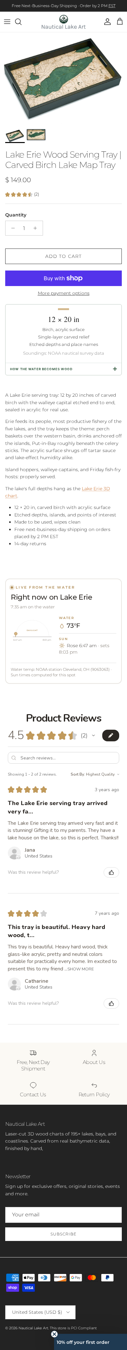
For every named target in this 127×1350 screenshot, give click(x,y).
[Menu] (7, 22)
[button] (93, 735)
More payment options (64, 293)
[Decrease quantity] (11, 228)
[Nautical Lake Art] (64, 22)
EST (112, 5)
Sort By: (78, 774)
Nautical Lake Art (33, 1328)
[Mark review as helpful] (111, 872)
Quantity (15, 215)
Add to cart (63, 256)
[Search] (21, 22)
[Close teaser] (54, 1334)
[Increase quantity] (37, 228)
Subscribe (63, 1234)
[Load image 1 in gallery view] (63, 79)
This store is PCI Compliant (73, 1328)
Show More (80, 968)
